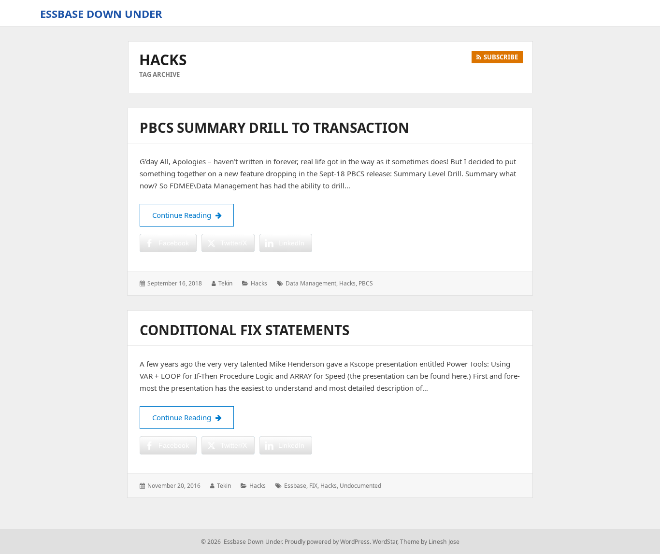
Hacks (259, 283)
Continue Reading (193, 215)
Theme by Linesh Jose (429, 542)
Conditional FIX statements (244, 330)
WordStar (385, 542)
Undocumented (360, 486)
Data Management (311, 283)
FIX (313, 486)
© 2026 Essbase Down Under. (242, 542)
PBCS (366, 283)
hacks (347, 283)
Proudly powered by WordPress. (328, 542)
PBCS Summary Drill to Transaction (274, 127)
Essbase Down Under (101, 13)
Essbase (295, 486)
